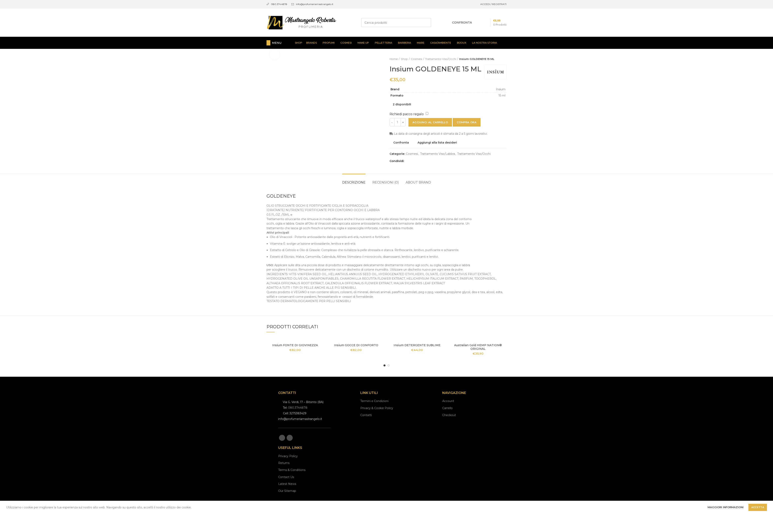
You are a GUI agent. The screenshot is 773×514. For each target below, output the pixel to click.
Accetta (757, 507)
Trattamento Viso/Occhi (440, 59)
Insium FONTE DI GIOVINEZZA (295, 345)
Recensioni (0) (385, 182)
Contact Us (286, 477)
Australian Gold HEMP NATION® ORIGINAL (478, 347)
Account (448, 401)
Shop (404, 59)
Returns (283, 463)
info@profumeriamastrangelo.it (314, 4)
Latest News (287, 484)
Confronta (401, 142)
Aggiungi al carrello (430, 122)
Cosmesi (416, 59)
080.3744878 (297, 407)
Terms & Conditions (291, 470)
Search (426, 22)
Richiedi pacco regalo (407, 114)
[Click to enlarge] (275, 54)
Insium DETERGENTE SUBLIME (417, 345)
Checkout (449, 415)
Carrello (447, 408)
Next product (504, 59)
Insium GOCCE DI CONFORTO (356, 345)
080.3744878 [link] (279, 4)
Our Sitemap (287, 491)
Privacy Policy (288, 456)
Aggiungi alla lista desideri (437, 142)
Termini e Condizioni (374, 401)
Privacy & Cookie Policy (376, 408)
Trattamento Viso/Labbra (437, 154)
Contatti (366, 415)
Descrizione (354, 182)
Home (394, 59)
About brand (418, 182)
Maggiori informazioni (726, 507)
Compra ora (466, 122)
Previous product (496, 59)
